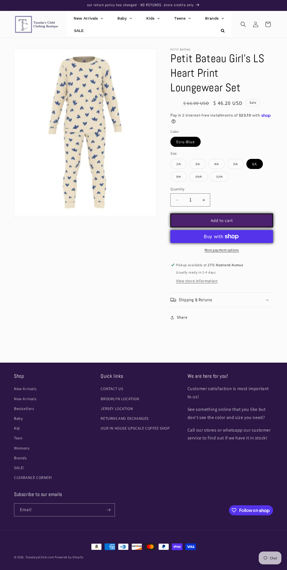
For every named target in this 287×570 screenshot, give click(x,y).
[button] (243, 24)
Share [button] (182, 317)
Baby (18, 418)
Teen (18, 438)
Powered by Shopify (69, 557)
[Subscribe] (108, 509)
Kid (17, 428)
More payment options (222, 250)
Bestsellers (24, 408)
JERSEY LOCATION (117, 408)
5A (238, 165)
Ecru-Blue (185, 141)
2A (181, 165)
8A (181, 178)
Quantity (177, 189)
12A (222, 178)
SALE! (19, 467)
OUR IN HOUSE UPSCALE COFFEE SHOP (135, 428)
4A (219, 165)
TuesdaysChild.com (40, 557)
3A (200, 165)
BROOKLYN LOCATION (120, 398)
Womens (22, 448)
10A (201, 178)
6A (254, 163)
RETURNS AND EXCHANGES (125, 418)
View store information (196, 280)
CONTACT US (112, 388)
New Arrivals (25, 388)
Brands (20, 457)
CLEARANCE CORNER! (33, 477)
